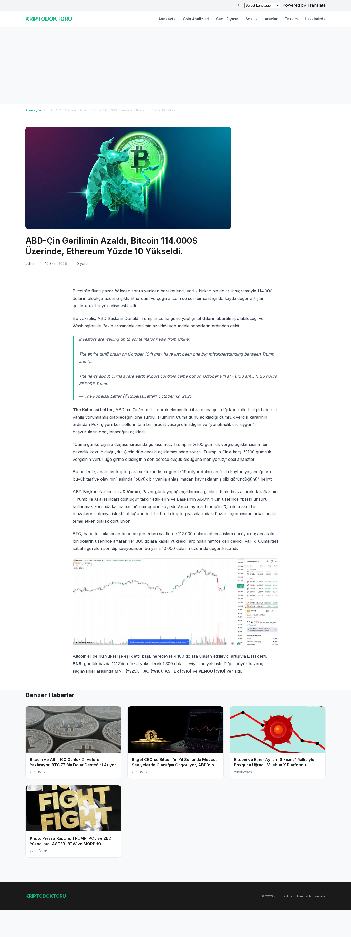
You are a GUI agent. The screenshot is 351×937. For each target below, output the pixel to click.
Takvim (291, 19)
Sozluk (252, 19)
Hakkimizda (315, 19)
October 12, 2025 (175, 396)
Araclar (271, 19)
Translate (316, 5)
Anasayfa (167, 19)
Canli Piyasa (227, 19)
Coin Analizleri (196, 19)
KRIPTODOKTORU (48, 18)
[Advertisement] (175, 66)
